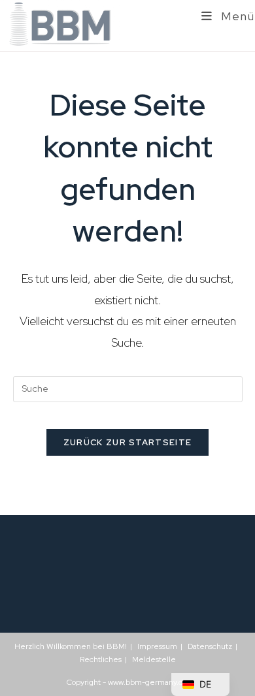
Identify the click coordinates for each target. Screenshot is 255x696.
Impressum (157, 646)
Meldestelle (154, 659)
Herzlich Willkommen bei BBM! (70, 646)
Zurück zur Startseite (127, 442)
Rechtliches (101, 659)
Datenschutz (210, 646)
